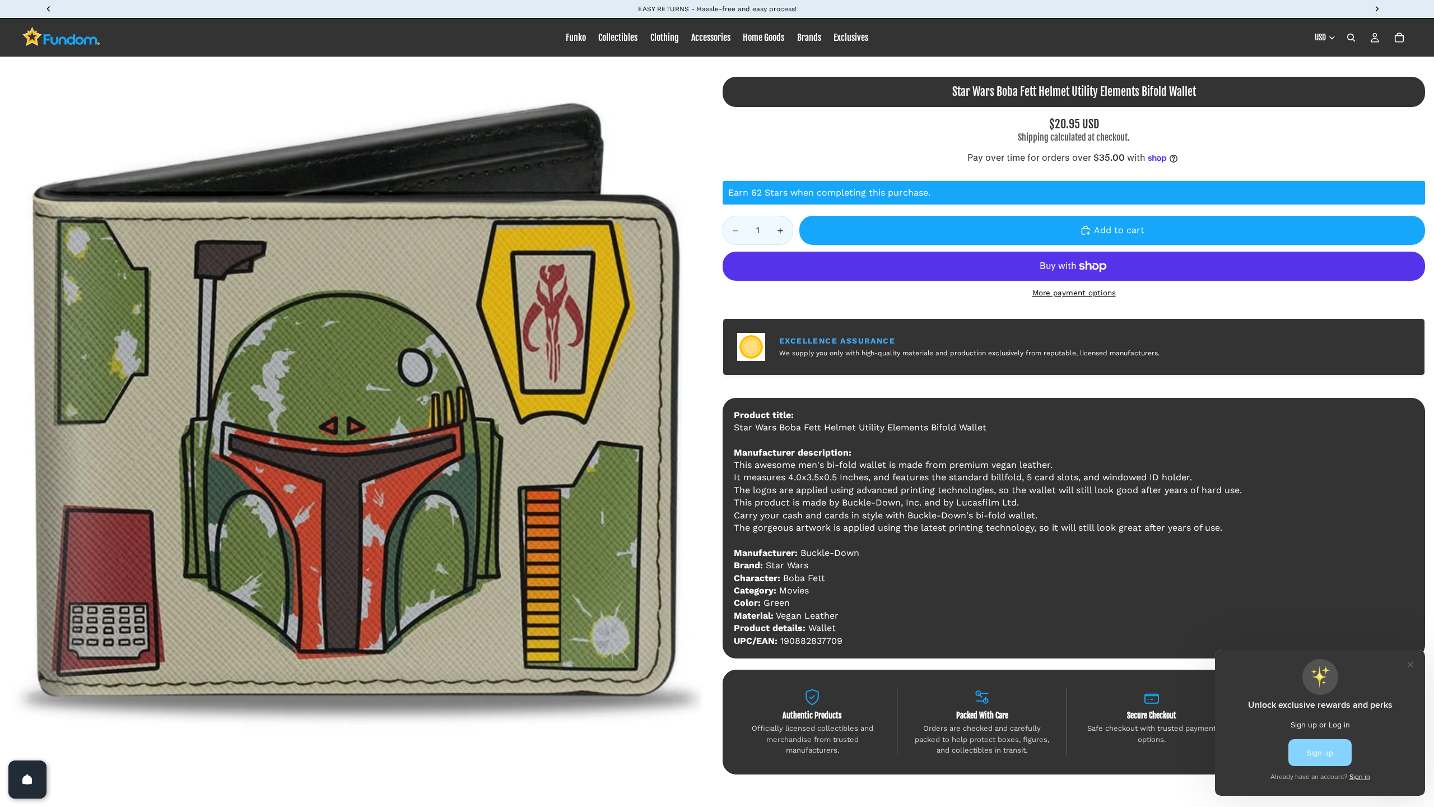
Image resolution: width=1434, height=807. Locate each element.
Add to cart (1119, 230)
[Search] (1351, 37)
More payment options (1074, 293)
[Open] (27, 779)
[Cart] (1399, 37)
